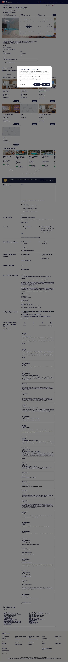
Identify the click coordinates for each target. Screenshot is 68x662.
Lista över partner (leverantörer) (24, 80)
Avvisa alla (37, 84)
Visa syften (22, 84)
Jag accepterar (45, 84)
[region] (34, 76)
